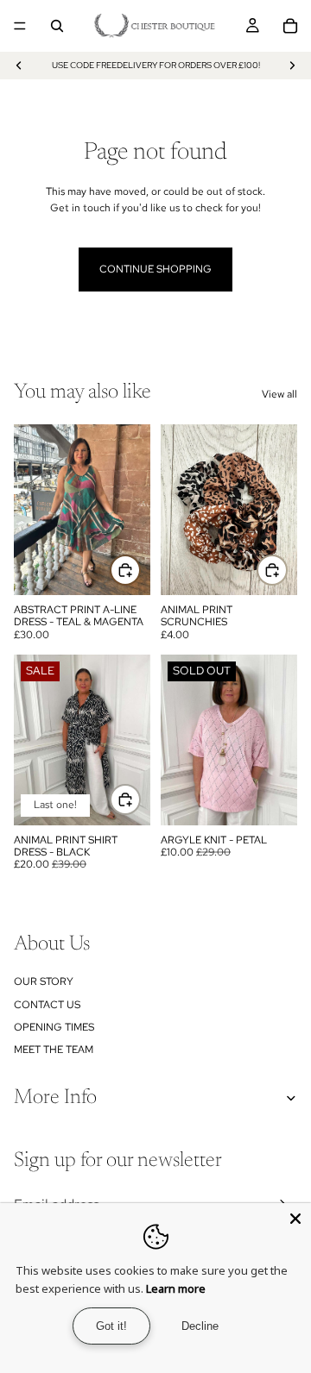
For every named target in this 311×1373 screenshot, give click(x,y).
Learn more (176, 1288)
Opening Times (54, 1027)
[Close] (295, 1218)
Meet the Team (53, 1049)
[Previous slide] (19, 66)
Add (140, 569)
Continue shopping (155, 269)
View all (279, 394)
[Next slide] (292, 66)
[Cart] (290, 26)
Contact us (47, 1005)
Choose (140, 799)
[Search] (57, 26)
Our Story (43, 981)
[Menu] (20, 26)
